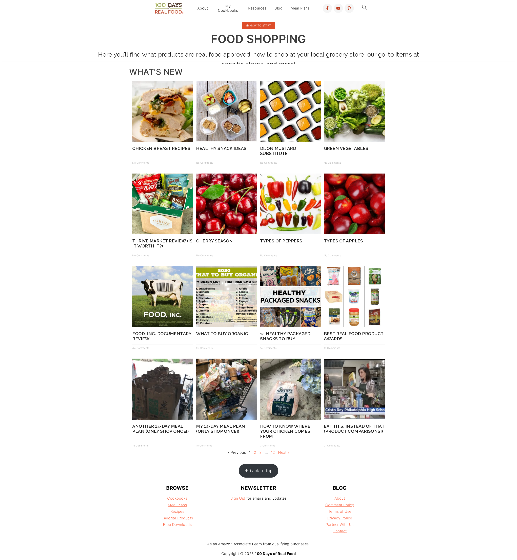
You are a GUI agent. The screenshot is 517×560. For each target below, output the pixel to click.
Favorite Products (177, 518)
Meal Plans (300, 8)
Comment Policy (339, 505)
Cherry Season (214, 240)
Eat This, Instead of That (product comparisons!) (354, 429)
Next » (284, 452)
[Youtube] (338, 8)
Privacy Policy (339, 518)
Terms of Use (339, 511)
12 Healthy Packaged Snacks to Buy (285, 336)
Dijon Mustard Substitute (278, 151)
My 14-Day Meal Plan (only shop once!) (220, 429)
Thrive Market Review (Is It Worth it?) (162, 243)
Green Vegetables (346, 148)
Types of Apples (343, 240)
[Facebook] (327, 8)
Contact (340, 531)
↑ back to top (259, 470)
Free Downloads (177, 524)
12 (273, 452)
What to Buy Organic (222, 333)
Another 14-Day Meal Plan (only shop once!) (160, 429)
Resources (257, 8)
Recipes (177, 511)
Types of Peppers (281, 240)
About (202, 8)
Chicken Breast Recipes (161, 148)
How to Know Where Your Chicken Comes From (285, 431)
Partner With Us (340, 524)
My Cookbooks (228, 8)
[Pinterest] (349, 8)
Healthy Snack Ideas (221, 148)
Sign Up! (237, 498)
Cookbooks (177, 498)
